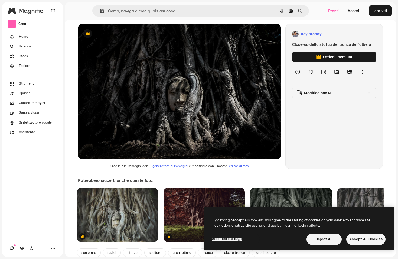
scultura (155, 253)
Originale (113, 34)
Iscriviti (380, 10)
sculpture (88, 253)
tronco (208, 253)
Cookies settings (227, 239)
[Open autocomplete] (100, 11)
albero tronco (234, 253)
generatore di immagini (170, 166)
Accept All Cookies (366, 239)
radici (111, 253)
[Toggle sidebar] (53, 11)
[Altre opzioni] (362, 72)
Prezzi (334, 10)
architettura (182, 253)
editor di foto (239, 166)
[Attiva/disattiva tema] (31, 248)
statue (133, 253)
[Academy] (21, 248)
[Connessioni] (12, 248)
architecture (266, 253)
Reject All (324, 239)
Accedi (354, 10)
